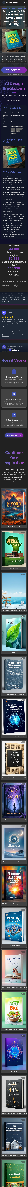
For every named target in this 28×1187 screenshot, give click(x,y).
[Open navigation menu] (24, 2)
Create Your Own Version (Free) (12, 69)
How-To (13, 128)
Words (18, 131)
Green (16, 126)
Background (19, 128)
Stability (13, 133)
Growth (12, 131)
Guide (21, 126)
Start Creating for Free (14, 435)
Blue (12, 126)
